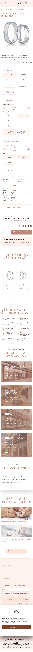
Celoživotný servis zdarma (10, 319)
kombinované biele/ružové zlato (9, 91)
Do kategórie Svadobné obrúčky (14, 9)
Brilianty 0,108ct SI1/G (9, 131)
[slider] (14, 108)
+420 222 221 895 (10, 242)
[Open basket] (30, 3)
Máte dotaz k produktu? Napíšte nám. (10, 340)
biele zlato (9, 74)
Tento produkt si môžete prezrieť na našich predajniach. (25, 334)
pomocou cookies (22, 619)
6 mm (9, 121)
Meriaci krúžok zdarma (24, 319)
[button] (29, 278)
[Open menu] (2, 3)
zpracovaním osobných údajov (20, 593)
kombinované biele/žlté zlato (23, 85)
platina (23, 80)
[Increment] (28, 108)
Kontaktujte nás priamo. (20, 220)
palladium (9, 85)
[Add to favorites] (13, 289)
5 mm (23, 116)
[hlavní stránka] (18, 5)
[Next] (28, 35)
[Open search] (6, 3)
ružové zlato (9, 80)
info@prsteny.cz (25, 242)
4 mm (9, 116)
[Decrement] (4, 108)
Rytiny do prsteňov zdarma (25, 323)
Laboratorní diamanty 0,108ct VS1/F (22, 132)
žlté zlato (23, 74)
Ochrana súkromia (25, 603)
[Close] (30, 644)
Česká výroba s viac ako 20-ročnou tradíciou (25, 340)
